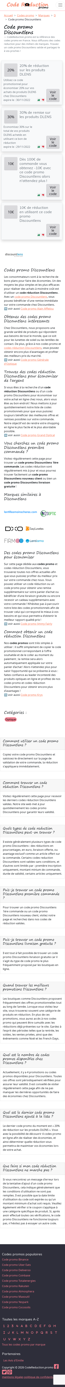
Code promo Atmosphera (18, 1291)
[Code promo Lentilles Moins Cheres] (20, 513)
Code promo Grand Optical (38, 435)
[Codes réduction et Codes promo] (28, 5)
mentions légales (13, 1377)
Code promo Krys (32, 695)
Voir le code (53, 95)
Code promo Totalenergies (19, 1281)
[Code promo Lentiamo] (35, 540)
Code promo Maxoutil (16, 1297)
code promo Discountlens (30, 297)
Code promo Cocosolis (16, 1307)
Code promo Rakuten (15, 1286)
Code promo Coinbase (16, 1275)
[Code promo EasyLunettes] (35, 528)
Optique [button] (11, 719)
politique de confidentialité (41, 1377)
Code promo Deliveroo (16, 1270)
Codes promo (25, 15)
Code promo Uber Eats (16, 1265)
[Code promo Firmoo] (14, 540)
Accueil (8, 15)
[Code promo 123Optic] (48, 513)
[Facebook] (56, 1367)
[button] (39, 100)
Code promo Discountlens (24, 19)
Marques (44, 15)
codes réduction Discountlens (23, 348)
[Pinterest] (9, 1373)
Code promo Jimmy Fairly (36, 624)
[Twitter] (4, 1373)
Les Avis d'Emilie (13, 1360)
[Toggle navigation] (60, 5)
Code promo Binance (15, 1259)
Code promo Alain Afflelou (37, 308)
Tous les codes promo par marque (23, 1344)
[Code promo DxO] (14, 528)
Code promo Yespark (15, 1302)
